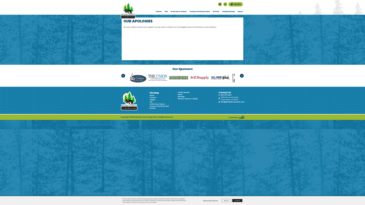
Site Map (181, 97)
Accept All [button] (237, 200)
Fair (166, 11)
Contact (153, 98)
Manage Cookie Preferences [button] (210, 200)
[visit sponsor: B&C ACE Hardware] (191, 78)
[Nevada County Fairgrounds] (128, 10)
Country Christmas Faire (200, 11)
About (240, 11)
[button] (123, 76)
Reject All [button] (226, 200)
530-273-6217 (226, 95)
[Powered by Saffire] (241, 117)
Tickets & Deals (234, 3)
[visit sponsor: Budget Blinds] (208, 78)
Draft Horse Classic (179, 11)
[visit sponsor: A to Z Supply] (153, 78)
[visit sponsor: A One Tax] (132, 78)
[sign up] (220, 4)
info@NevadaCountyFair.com (232, 102)
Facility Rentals (228, 11)
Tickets (159, 11)
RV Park (216, 11)
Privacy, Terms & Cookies (188, 99)
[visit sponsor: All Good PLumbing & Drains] (174, 78)
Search (225, 4)
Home (152, 95)
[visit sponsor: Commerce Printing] (229, 78)
